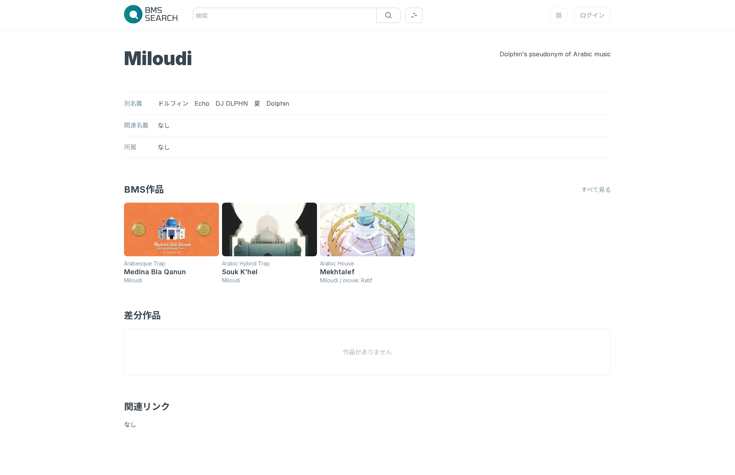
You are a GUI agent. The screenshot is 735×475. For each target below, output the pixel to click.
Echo (201, 103)
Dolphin (277, 103)
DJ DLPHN (232, 103)
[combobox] (197, 15)
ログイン (592, 15)
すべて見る (596, 189)
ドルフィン (173, 103)
